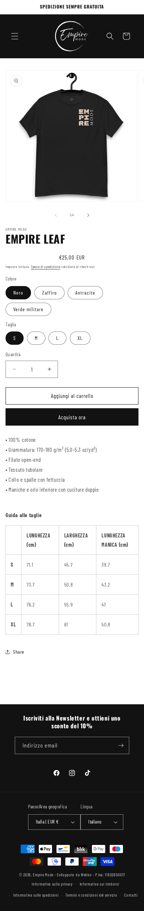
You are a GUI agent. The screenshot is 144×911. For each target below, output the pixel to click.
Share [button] (18, 652)
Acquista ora (72, 417)
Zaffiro (49, 292)
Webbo (86, 874)
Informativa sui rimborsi (99, 883)
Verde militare (28, 309)
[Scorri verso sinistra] (56, 215)
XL (80, 338)
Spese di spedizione (45, 266)
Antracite (85, 292)
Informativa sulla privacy (52, 883)
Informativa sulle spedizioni (36, 895)
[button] (15, 36)
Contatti (131, 895)
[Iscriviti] (121, 745)
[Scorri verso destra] (88, 215)
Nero (18, 292)
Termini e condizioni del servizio (91, 895)
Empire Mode (43, 874)
